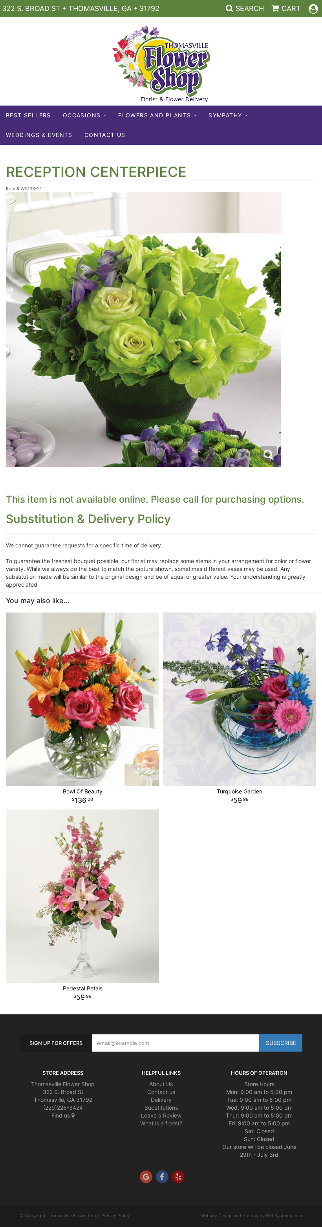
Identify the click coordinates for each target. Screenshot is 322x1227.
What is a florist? (161, 1123)
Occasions (82, 115)
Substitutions (161, 1107)
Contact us (161, 1091)
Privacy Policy (115, 1215)
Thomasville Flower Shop (63, 1084)
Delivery (161, 1099)
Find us (61, 1115)
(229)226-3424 (63, 1107)
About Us (161, 1084)
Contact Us (105, 134)
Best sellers (28, 115)
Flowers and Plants (154, 115)
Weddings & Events (39, 134)
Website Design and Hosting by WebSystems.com (251, 1215)
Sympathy (225, 115)
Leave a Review (161, 1115)
